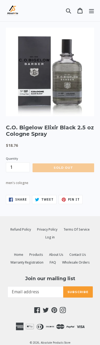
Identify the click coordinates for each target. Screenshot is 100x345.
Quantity (12, 158)
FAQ (53, 262)
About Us (56, 255)
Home (18, 255)
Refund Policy (20, 229)
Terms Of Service (76, 229)
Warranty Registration (26, 262)
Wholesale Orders (76, 262)
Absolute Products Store (55, 342)
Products (36, 255)
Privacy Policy (47, 229)
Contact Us (77, 255)
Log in (50, 237)
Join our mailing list (50, 279)
